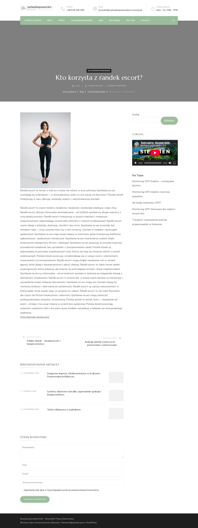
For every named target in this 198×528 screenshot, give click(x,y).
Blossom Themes (59, 522)
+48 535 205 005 (75, 10)
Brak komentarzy (118, 86)
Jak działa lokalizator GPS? (146, 202)
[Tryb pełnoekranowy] (174, 163)
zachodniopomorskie (82, 20)
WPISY (61, 20)
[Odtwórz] (135, 163)
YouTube (130, 20)
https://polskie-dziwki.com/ (34, 317)
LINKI (101, 20)
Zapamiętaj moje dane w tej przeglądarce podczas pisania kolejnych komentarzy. (61, 490)
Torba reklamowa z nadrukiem (64, 409)
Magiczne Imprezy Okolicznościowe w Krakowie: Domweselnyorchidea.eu (73, 375)
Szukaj (135, 114)
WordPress (91, 522)
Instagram (114, 20)
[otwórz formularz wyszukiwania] (173, 20)
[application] (155, 153)
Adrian (77, 86)
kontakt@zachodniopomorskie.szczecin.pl (120, 10)
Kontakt (145, 20)
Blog (50, 20)
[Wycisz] (170, 163)
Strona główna (32, 20)
